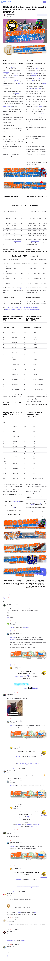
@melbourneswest (42, 113)
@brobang (16, 898)
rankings (13, 507)
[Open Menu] (47, 2)
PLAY (24, 688)
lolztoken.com (44, 676)
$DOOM (35, 688)
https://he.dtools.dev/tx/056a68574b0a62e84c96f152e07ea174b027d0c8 (22, 307)
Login (44, 1)
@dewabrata (19, 756)
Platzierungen (37, 509)
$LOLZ (30, 676)
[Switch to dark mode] (14, 2)
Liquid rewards (25, 627)
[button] (4, 598)
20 (32, 826)
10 (29, 826)
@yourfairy (12, 639)
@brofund (32, 504)
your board (19, 912)
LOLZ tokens (18, 824)
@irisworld (31, 98)
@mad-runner (36, 85)
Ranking (35, 912)
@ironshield (19, 879)
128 (6, 598)
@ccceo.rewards (35, 241)
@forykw (44, 83)
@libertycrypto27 (19, 676)
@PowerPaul (13, 637)
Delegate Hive (29, 824)
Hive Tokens (36, 824)
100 (36, 826)
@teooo (37, 68)
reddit (28, 675)
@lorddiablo (34, 73)
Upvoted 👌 (12, 627)
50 (34, 826)
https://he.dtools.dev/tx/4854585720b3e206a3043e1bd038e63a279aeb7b (22, 309)
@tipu (8, 617)
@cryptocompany (38, 503)
